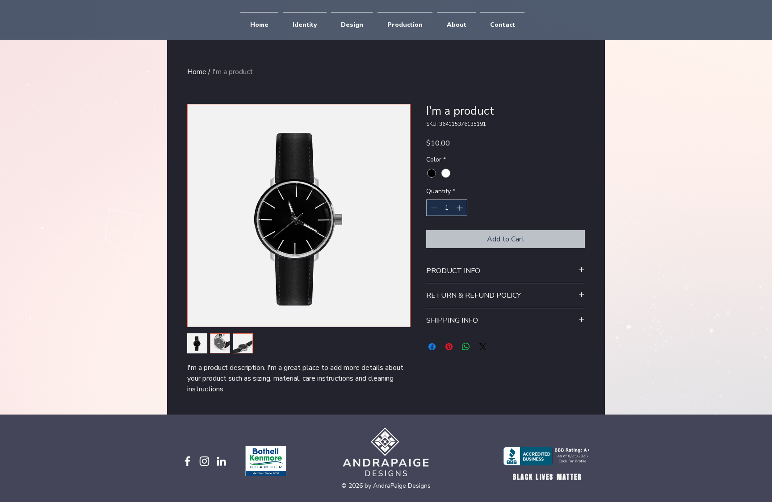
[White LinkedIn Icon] (221, 461)
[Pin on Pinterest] (449, 346)
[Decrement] (433, 208)
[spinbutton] (447, 208)
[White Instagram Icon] (204, 461)
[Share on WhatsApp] (466, 346)
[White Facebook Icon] (187, 461)
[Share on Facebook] (432, 346)
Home (196, 72)
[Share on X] (483, 346)
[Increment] (460, 208)
